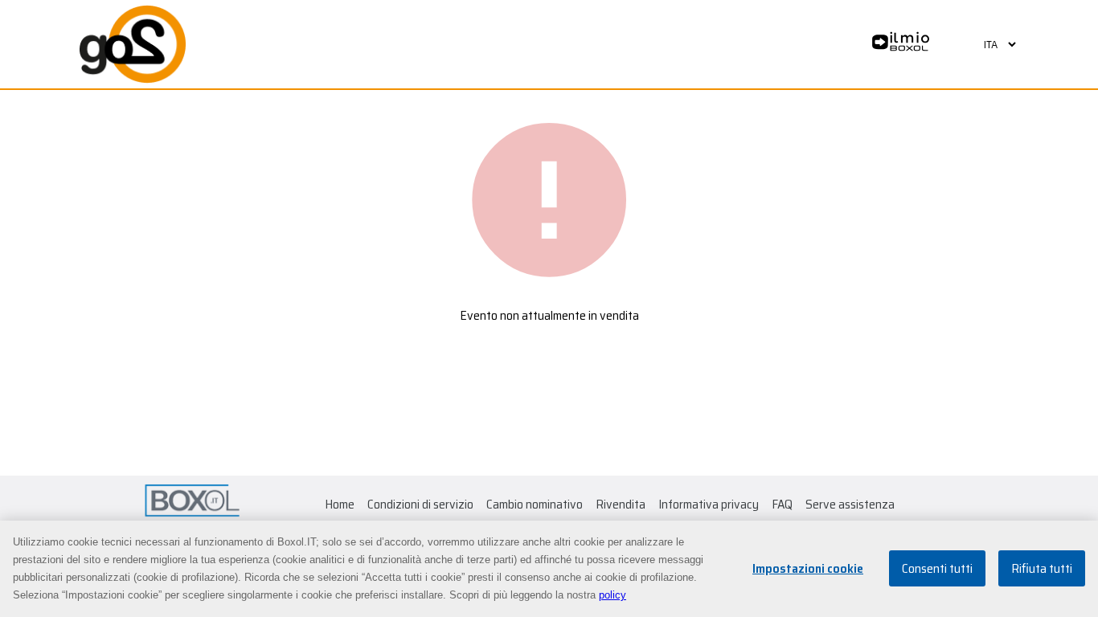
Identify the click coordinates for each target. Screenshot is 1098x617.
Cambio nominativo (534, 504)
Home (339, 504)
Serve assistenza (850, 504)
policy (612, 595)
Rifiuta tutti (1041, 569)
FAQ (782, 504)
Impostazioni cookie (807, 569)
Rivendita (620, 504)
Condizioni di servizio (420, 504)
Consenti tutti (937, 569)
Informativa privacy (708, 504)
